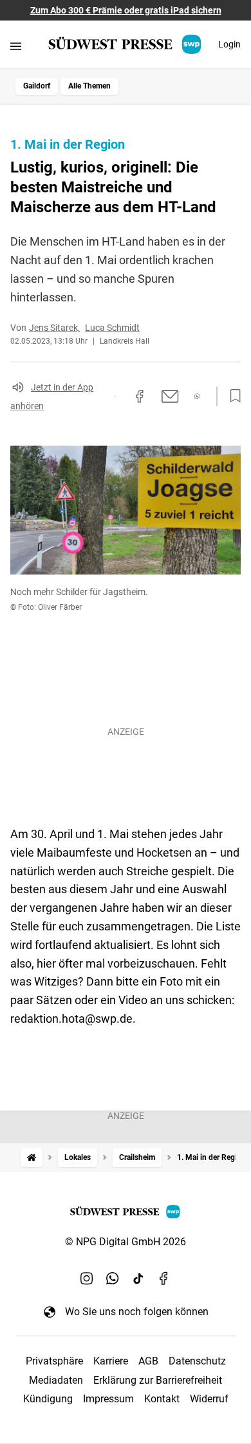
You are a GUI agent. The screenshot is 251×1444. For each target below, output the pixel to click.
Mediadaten (56, 1380)
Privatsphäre (54, 1361)
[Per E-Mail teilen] (170, 396)
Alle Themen (89, 85)
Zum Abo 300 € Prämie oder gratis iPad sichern (125, 10)
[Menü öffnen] (15, 46)
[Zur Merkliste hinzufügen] (232, 396)
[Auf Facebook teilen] (140, 396)
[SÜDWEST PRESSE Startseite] (126, 44)
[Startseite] (31, 1157)
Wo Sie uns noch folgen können (137, 1311)
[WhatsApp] (112, 1278)
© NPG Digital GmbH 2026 (125, 1242)
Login (229, 44)
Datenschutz (197, 1361)
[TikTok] (138, 1278)
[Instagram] (87, 1278)
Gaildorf (36, 85)
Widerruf (209, 1399)
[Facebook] (164, 1278)
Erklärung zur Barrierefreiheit (157, 1380)
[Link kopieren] (115, 396)
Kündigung (48, 1399)
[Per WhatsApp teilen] (197, 396)
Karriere (110, 1361)
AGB (148, 1361)
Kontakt (162, 1399)
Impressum (108, 1399)
